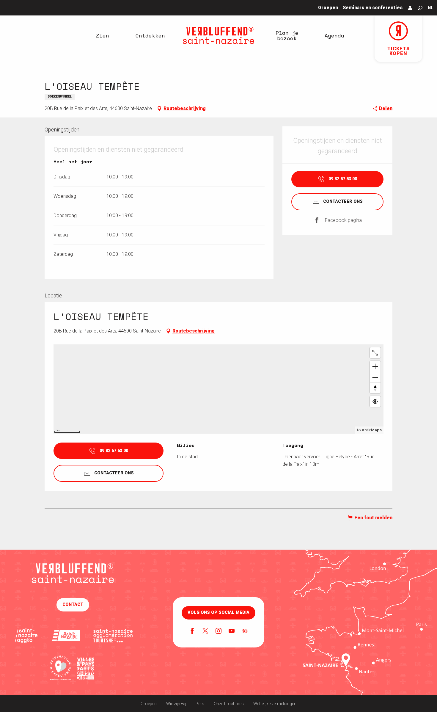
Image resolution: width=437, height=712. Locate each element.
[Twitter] (205, 631)
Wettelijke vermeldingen (274, 703)
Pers (200, 703)
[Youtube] (231, 631)
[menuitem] (102, 35)
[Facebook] (192, 631)
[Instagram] (218, 631)
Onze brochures (229, 703)
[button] (420, 7)
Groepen (149, 703)
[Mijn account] (410, 7)
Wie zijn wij (176, 703)
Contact (72, 604)
